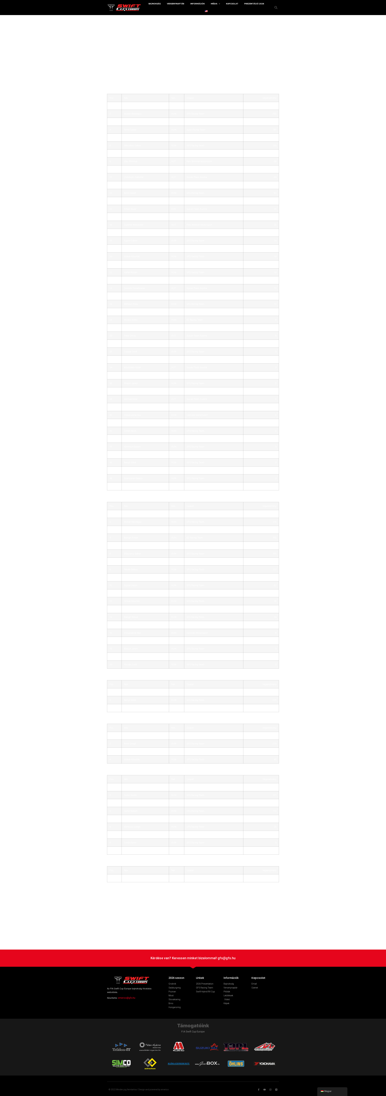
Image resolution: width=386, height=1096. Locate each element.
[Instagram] (270, 1089)
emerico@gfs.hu (126, 997)
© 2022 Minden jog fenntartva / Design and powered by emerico (139, 1089)
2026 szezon (176, 977)
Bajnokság (155, 4)
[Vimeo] (276, 1089)
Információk (197, 4)
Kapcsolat (232, 4)
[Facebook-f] (259, 1089)
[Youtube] (264, 1089)
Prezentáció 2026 (254, 4)
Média (214, 4)
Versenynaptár (175, 4)
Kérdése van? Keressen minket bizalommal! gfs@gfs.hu (193, 958)
